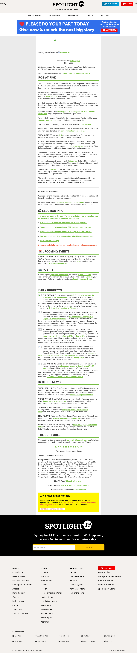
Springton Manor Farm (59, 274)
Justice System (47, 597)
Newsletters (76, 568)
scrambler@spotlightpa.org (78, 440)
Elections (45, 576)
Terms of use (112, 650)
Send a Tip (17, 609)
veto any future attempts (48, 120)
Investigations (34, 15)
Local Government (49, 601)
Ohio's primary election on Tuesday (63, 308)
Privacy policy (121, 650)
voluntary (63, 366)
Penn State (46, 605)
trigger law (73, 161)
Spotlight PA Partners (22, 584)
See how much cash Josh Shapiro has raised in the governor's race (67, 236)
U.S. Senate (76, 295)
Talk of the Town (77, 593)
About (90, 15)
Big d (42, 231)
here (78, 261)
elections (105, 15)
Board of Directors (20, 580)
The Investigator (77, 576)
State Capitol (47, 613)
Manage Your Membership (110, 576)
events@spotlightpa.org (58, 263)
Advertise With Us (20, 613)
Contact (15, 605)
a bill (60, 135)
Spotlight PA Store (106, 589)
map (40, 411)
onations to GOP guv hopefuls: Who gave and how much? (68, 231)
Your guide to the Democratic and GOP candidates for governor (66, 227)
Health (44, 589)
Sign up (90, 547)
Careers (15, 597)
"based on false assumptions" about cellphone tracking (67, 354)
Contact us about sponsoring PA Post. (77, 73)
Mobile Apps (18, 601)
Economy (45, 572)
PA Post (73, 572)
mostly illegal (79, 357)
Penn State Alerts (77, 589)
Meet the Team (19, 576)
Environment (47, 580)
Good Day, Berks (77, 584)
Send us (89, 277)
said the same (85, 124)
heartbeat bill (51, 96)
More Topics (46, 617)
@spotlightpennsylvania (82, 279)
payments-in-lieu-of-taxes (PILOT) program (68, 367)
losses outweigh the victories (81, 394)
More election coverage (49, 240)
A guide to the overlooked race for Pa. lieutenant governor (63, 222)
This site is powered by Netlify (33, 650)
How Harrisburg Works (51, 593)
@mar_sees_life (84, 274)
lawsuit (53, 169)
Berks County (74, 15)
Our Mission (17, 572)
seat (83, 295)
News (44, 568)
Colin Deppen (75, 61)
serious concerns (75, 146)
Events (44, 584)
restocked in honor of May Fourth (66, 418)
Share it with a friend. (74, 481)
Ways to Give (104, 572)
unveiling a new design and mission (69, 202)
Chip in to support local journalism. (75, 485)
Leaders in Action (106, 584)
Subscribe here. (79, 489)
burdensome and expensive (54, 401)
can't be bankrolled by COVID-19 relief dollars (65, 376)
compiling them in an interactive (75, 409)
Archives (45, 622)
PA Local (73, 580)
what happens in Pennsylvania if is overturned (66, 112)
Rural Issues (46, 609)
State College (54, 15)
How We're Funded (106, 580)
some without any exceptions (73, 131)
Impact (15, 589)
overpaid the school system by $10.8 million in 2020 (65, 336)
